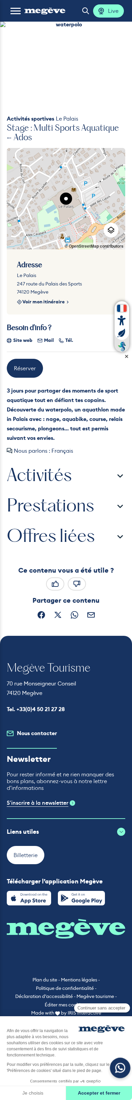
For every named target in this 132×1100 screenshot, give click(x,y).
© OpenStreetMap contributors (94, 246)
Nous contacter (37, 733)
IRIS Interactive (84, 1013)
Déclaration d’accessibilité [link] (44, 996)
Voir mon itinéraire (43, 302)
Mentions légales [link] (79, 980)
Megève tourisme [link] (95, 996)
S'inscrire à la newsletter (37, 803)
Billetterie (26, 855)
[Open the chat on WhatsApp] (120, 1068)
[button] (15, 10)
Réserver (25, 368)
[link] (29, 898)
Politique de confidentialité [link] (65, 988)
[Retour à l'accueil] (44, 11)
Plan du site (44, 980)
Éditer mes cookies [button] (65, 1005)
